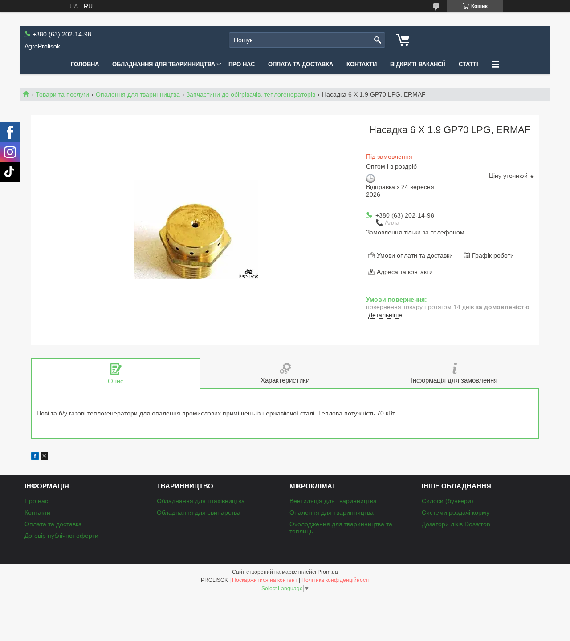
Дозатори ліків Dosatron (456, 524)
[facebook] (35, 457)
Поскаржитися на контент (264, 580)
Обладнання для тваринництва (163, 64)
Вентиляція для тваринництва (333, 500)
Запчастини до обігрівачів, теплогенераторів (250, 94)
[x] (44, 457)
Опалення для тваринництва (138, 94)
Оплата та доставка (300, 64)
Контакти (361, 64)
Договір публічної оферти (61, 535)
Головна (85, 64)
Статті (468, 64)
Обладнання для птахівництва (201, 500)
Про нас (241, 64)
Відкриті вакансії (417, 64)
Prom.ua (328, 572)
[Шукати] (377, 40)
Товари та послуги (62, 94)
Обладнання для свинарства (198, 512)
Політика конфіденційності (335, 580)
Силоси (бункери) (447, 500)
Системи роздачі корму (455, 512)
